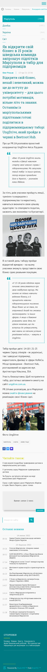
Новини (14, 641)
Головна (7, 641)
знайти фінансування (21, 393)
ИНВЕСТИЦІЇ (25, 442)
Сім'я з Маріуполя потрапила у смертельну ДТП (22, 593)
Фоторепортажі (34, 643)
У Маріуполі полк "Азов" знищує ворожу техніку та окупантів (26, 563)
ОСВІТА (15, 442)
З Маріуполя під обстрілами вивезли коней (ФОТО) (25, 599)
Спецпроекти (29, 641)
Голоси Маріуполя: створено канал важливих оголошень (24, 549)
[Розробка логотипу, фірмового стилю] (23, 500)
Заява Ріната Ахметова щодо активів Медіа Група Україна (25, 539)
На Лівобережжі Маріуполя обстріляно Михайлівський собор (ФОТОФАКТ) (25, 574)
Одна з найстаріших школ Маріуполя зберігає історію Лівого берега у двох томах (22, 484)
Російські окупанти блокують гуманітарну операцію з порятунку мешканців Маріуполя (24, 614)
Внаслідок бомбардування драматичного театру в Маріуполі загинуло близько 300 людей (23, 606)
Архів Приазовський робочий (15, 643)
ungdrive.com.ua (16, 384)
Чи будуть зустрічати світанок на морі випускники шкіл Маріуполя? (19, 477)
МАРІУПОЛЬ (7, 442)
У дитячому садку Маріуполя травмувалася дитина (21, 470)
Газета (20, 641)
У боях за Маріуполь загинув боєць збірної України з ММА (24, 580)
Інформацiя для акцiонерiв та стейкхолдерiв (22, 645)
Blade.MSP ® (22, 668)
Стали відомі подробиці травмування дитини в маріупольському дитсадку (23, 464)
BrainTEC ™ (36, 668)
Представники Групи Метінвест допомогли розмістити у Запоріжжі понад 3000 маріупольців (24, 587)
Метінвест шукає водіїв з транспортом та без (26, 568)
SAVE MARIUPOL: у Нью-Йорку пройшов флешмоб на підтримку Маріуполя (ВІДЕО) (26, 556)
